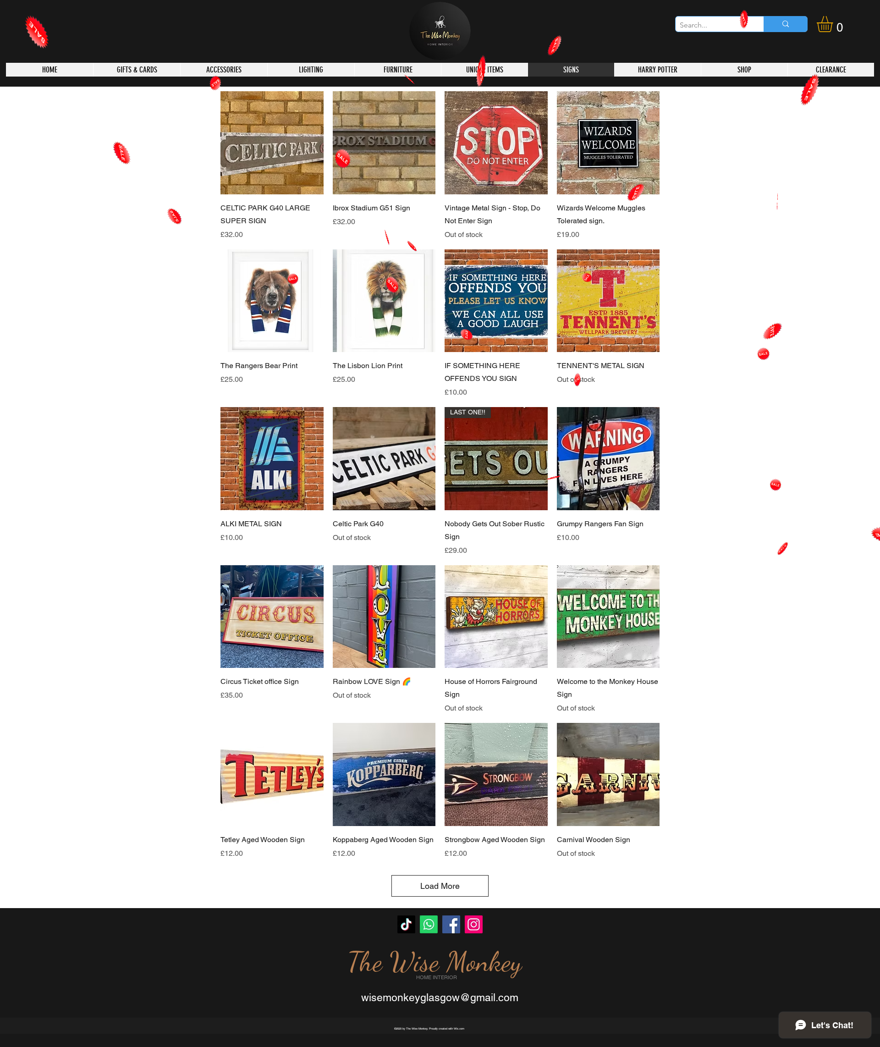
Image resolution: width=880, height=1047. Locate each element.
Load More (440, 886)
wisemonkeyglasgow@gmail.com (439, 997)
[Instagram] (474, 924)
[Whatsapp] (429, 924)
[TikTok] (406, 924)
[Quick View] (272, 142)
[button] (834, 24)
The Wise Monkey (434, 961)
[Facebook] (451, 924)
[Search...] (785, 24)
